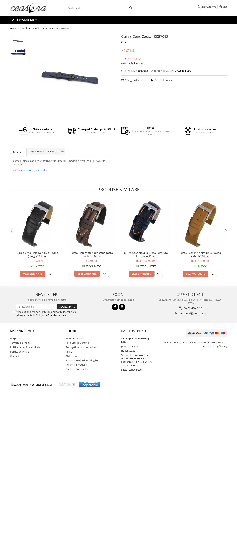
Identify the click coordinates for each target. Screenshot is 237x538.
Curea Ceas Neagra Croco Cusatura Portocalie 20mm (146, 254)
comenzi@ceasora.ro (192, 313)
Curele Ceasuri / (30, 28)
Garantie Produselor (77, 369)
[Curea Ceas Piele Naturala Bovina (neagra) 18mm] (37, 224)
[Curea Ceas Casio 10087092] (72, 77)
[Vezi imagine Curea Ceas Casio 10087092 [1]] (18, 52)
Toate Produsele (22, 19)
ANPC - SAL (72, 356)
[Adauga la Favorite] (50, 274)
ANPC (69, 351)
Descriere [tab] (18, 152)
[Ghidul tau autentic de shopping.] (67, 384)
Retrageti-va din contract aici (81, 347)
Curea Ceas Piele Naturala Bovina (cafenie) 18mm (200, 254)
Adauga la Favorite (134, 80)
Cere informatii (163, 80)
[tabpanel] (72, 77)
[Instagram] (122, 307)
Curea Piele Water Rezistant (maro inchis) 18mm (91, 254)
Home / (15, 28)
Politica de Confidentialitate (51, 315)
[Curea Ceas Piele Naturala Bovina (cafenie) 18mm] (200, 224)
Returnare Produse (76, 364)
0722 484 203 (192, 308)
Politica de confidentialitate (25, 347)
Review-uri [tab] (56, 151)
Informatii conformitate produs (30, 170)
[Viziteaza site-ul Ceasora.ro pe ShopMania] (89, 384)
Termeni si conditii (20, 342)
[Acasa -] (28, 8)
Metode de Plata (75, 338)
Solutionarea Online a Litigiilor (82, 360)
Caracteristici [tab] (36, 151)
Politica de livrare (19, 351)
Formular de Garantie (77, 342)
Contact (14, 356)
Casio (124, 42)
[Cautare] (131, 8)
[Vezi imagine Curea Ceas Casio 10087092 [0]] (18, 41)
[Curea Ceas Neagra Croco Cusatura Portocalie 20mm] (146, 224)
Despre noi (16, 338)
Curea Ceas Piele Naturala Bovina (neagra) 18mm (37, 254)
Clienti (71, 331)
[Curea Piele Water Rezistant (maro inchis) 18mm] (91, 224)
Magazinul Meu (22, 331)
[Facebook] (115, 307)
